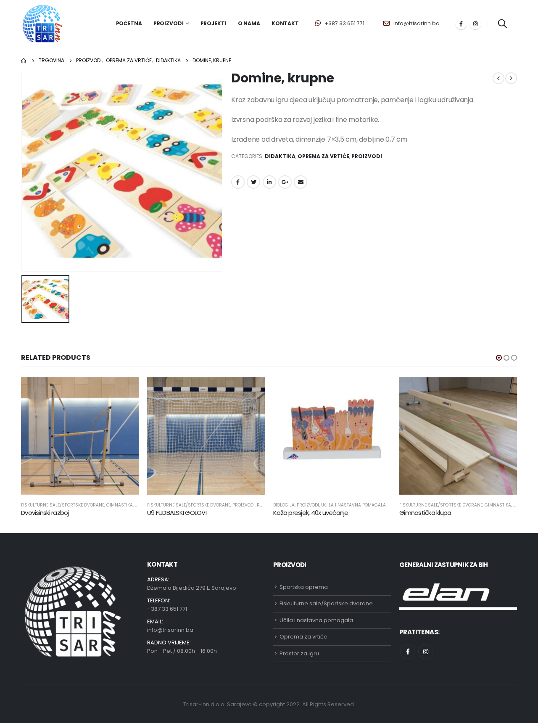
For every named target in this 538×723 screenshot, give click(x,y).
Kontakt (285, 23)
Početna (129, 23)
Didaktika (280, 156)
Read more (124, 390)
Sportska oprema (304, 587)
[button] (499, 358)
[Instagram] (475, 23)
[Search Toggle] (502, 23)
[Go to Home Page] (24, 60)
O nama (249, 23)
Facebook (238, 182)
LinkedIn (269, 182)
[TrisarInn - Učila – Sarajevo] (42, 23)
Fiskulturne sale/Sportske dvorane (62, 505)
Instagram (425, 651)
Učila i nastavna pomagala (353, 505)
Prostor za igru (299, 653)
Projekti (213, 23)
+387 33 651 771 (343, 23)
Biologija (284, 505)
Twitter (253, 182)
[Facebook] (461, 23)
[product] (80, 436)
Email (300, 182)
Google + (285, 182)
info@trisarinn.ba (416, 23)
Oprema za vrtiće (323, 156)
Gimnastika (119, 505)
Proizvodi (366, 156)
